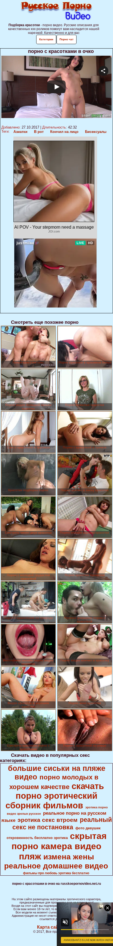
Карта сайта (50, 927)
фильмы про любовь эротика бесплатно (56, 873)
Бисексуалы (95, 132)
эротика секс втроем (48, 820)
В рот (39, 132)
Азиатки (20, 132)
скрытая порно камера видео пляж (59, 846)
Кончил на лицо (64, 132)
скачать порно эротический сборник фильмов (54, 795)
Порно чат (67, 39)
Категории (46, 39)
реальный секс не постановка (62, 823)
